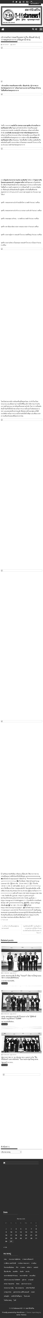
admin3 (14, 973)
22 (36, 1235)
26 (21, 1238)
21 (31, 1235)
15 (36, 1232)
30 (6, 1241)
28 (31, 1238)
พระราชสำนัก (24, 1275)
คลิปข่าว (29, 1267)
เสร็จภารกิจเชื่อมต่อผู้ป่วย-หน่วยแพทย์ (10, 927)
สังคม (17, 1284)
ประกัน (27, 1271)
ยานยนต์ (30, 1280)
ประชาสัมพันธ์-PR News (11, 1275)
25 (16, 1238)
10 (11, 1232)
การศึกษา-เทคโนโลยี (10, 1263)
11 (16, 1232)
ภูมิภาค (24, 1280)
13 (26, 1232)
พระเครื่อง (32, 1275)
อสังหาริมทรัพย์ (30, 1288)
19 (21, 1235)
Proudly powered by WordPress (13, 1312)
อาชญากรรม (7, 1292)
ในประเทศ (5, 920)
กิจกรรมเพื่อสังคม (9, 1267)
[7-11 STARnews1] (3, 29)
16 (6, 1235)
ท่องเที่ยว (15, 1271)
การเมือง (33, 1263)
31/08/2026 (6, 973)
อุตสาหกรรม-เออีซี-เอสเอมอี (21, 1292)
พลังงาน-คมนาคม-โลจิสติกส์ (12, 1280)
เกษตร (33, 1292)
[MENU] (41, 29)
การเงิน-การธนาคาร (23, 1263)
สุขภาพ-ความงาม (26, 1284)
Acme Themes (21, 1315)
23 (6, 1238)
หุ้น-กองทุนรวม (19, 1288)
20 (26, 1235)
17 (11, 1235)
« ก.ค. (5, 1247)
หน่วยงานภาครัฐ (8, 1288)
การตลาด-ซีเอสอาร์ (27, 1259)
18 (16, 1235)
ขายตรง (22, 1267)
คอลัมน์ (36, 1267)
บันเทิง (22, 1271)
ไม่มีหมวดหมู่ (8, 1300)
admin (14, 44)
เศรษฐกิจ (6, 1296)
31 (11, 1241)
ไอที (15, 1300)
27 (26, 1238)
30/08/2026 (6, 1014)
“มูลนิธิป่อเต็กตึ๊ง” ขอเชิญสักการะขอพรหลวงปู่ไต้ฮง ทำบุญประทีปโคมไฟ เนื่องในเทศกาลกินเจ (32, 929)
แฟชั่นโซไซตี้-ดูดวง (16, 1296)
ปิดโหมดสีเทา (35, 3)
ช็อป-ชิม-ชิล (7, 1271)
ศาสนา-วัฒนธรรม (9, 1284)
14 (31, 1232)
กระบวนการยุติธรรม (14, 1259)
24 (11, 1238)
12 (21, 1232)
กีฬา (17, 1267)
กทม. (5, 1259)
